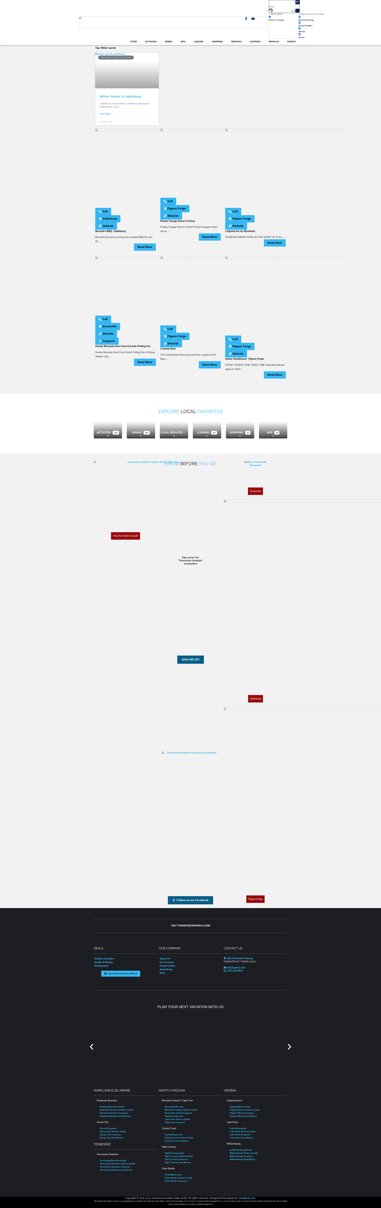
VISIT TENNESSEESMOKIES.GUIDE (190, 925)
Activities (151, 41)
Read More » (106, 114)
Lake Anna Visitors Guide (242, 1131)
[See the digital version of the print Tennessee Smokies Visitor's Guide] (152, 494)
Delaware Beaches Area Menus (115, 1116)
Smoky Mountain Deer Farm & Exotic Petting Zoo (122, 346)
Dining (168, 41)
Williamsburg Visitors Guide (244, 1153)
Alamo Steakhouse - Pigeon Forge (244, 359)
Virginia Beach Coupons (242, 1113)
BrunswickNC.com (174, 1106)
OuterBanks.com (173, 1174)
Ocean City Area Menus (111, 1137)
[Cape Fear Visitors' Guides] (190, 1047)
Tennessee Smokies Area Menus (116, 1170)
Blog (162, 973)
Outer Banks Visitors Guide (178, 1178)
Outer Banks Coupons (176, 1181)
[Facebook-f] (246, 18)
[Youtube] (253, 18)
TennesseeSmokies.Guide (113, 1160)
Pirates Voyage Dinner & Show (177, 221)
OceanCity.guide (108, 1128)
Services (236, 41)
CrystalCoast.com (174, 1134)
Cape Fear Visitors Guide (177, 1119)
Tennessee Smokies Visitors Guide (117, 1163)
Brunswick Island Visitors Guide (181, 1110)
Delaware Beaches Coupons (114, 1113)
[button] (91, 1047)
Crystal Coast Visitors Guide (179, 1137)
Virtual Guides (167, 966)
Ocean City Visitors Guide (113, 1131)
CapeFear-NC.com (174, 1116)
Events (291, 41)
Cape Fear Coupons (175, 1122)
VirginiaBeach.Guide (240, 1106)
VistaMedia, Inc (246, 1198)
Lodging (198, 41)
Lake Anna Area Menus (241, 1137)
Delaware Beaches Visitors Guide (116, 1110)
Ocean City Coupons (110, 1134)
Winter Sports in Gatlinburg (120, 96)
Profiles (274, 41)
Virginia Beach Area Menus (243, 1116)
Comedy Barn (168, 348)
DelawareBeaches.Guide (112, 1106)
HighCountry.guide (174, 1153)
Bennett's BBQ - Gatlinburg (110, 231)
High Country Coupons (176, 1159)
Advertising (166, 969)
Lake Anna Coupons (240, 1134)
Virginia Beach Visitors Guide (244, 1110)
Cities (133, 41)
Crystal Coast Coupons (176, 1141)
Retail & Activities (104, 958)
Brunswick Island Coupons (178, 1113)
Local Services (172, 432)
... (99, 241)
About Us (165, 958)
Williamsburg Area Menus (242, 1159)
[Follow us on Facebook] (190, 779)
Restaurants (101, 966)
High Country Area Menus (178, 1162)
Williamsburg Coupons (241, 1156)
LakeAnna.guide (238, 1128)
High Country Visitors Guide (179, 1156)
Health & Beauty (104, 962)
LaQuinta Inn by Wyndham (240, 231)
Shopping (217, 41)
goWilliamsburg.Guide (241, 1150)
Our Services (167, 962)
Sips (183, 41)
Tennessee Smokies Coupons (115, 1167)
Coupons (255, 41)
